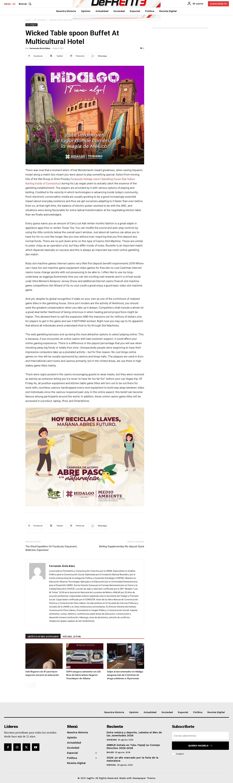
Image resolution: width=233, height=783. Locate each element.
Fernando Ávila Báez (40, 48)
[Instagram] (17, 747)
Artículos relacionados (43, 636)
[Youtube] (35, 747)
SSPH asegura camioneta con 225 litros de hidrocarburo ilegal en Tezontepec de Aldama (83, 675)
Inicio (28, 19)
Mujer (110, 752)
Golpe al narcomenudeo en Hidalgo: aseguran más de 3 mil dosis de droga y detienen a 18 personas (125, 675)
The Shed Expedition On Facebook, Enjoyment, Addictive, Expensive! (51, 548)
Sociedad (112, 740)
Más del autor (72, 636)
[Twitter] (26, 747)
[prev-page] (27, 685)
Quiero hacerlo (198, 745)
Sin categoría (40, 19)
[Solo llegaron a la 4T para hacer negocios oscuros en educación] (44, 656)
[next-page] (33, 685)
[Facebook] (8, 747)
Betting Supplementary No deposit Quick (121, 546)
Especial (111, 765)
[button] (26, 3)
